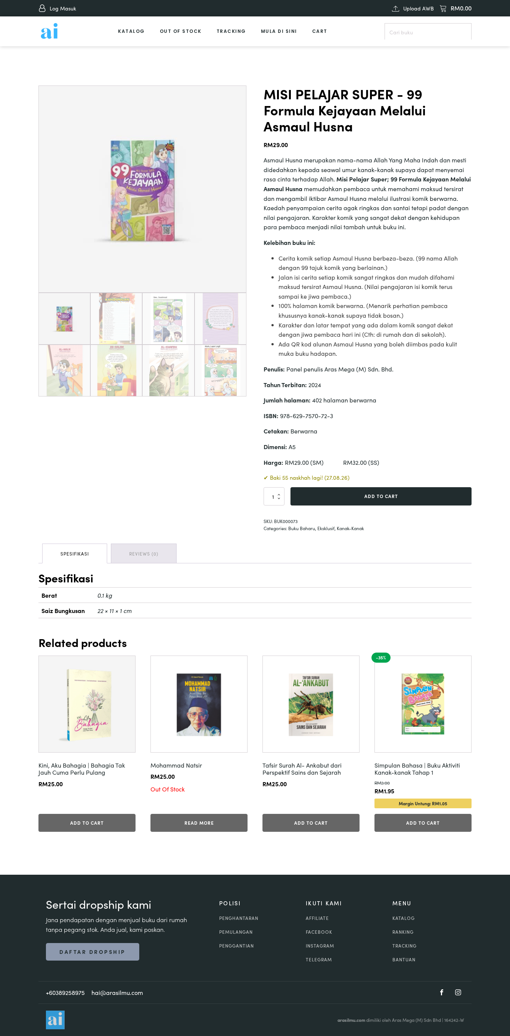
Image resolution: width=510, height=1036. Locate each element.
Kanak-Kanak (350, 528)
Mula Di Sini (279, 31)
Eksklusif (326, 528)
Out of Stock (181, 31)
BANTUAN (404, 959)
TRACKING (404, 945)
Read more (199, 822)
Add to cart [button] (87, 822)
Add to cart (381, 496)
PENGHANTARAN (238, 917)
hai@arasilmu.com (117, 992)
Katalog (131, 31)
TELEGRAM (319, 959)
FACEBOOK (319, 931)
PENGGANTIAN (236, 945)
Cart (319, 31)
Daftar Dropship (92, 951)
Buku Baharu (301, 528)
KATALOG (403, 917)
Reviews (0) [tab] (143, 553)
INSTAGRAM (320, 945)
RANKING (403, 931)
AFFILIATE (317, 917)
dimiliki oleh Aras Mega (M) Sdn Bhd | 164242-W (401, 1020)
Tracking (231, 31)
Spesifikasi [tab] (74, 553)
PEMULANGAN (236, 931)
